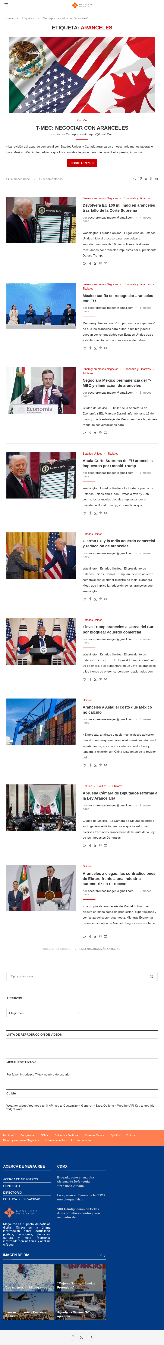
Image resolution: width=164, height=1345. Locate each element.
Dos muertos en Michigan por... (28, 1287)
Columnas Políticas (66, 1135)
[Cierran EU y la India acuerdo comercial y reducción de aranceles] (41, 555)
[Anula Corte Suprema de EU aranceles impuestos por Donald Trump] (41, 475)
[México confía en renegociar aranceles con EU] (41, 306)
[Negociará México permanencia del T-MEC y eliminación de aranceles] (41, 390)
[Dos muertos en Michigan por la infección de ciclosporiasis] (28, 1277)
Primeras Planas (94, 1135)
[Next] (104, 1256)
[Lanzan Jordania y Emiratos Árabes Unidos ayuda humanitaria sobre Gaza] (28, 1306)
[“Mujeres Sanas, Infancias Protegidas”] (80, 1277)
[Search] (157, 5)
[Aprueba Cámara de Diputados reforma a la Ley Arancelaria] (41, 807)
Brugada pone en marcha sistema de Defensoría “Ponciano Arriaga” (75, 1181)
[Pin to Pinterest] (150, 179)
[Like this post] (134, 179)
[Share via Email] (156, 179)
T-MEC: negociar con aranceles (82, 128)
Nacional (8, 1135)
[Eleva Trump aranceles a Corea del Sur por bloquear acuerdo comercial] (41, 641)
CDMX (44, 1135)
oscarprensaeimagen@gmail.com (89, 134)
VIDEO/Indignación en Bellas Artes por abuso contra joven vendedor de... (78, 1213)
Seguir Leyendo (82, 163)
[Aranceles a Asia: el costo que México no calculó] (41, 722)
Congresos (27, 1135)
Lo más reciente (81, 1140)
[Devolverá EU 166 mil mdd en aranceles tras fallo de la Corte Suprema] (41, 220)
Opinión (115, 1135)
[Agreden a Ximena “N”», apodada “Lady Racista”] (80, 1306)
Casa (9, 18)
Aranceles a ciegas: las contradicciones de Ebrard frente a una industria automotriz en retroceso (119, 878)
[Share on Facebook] (140, 179)
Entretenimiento (55, 1140)
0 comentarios (53, 179)
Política (130, 1135)
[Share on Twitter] (145, 179)
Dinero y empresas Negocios (21, 1140)
